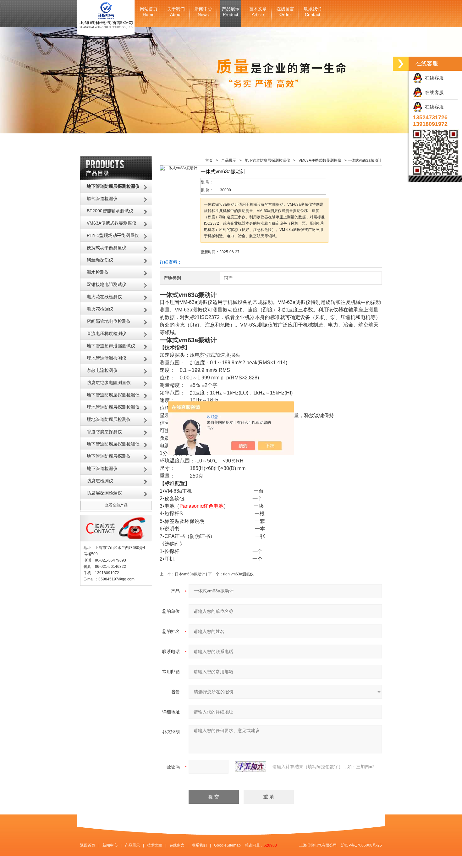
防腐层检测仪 (100, 480)
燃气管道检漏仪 (102, 198)
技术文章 (258, 12)
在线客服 (433, 78)
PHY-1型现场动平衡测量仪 (113, 235)
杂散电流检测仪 (102, 370)
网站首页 (148, 12)
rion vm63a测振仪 (238, 574)
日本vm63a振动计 (190, 574)
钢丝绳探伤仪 (100, 259)
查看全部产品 (116, 505)
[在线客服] (401, 64)
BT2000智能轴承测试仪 (110, 210)
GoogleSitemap (227, 845)
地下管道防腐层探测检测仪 (113, 443)
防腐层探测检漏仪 (104, 492)
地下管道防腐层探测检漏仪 (113, 394)
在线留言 (285, 12)
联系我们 (313, 12)
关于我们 (176, 12)
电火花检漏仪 (100, 308)
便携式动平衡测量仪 (106, 247)
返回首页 (87, 845)
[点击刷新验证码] (250, 766)
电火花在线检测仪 (104, 296)
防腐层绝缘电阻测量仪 (109, 382)
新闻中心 (203, 12)
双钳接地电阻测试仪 (106, 284)
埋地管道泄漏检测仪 (106, 358)
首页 (209, 160)
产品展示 (230, 12)
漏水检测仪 (98, 272)
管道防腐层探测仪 (104, 431)
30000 (225, 190)
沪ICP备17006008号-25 (361, 845)
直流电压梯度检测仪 (106, 333)
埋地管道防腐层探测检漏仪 (113, 407)
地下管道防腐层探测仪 (109, 456)
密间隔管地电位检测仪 (109, 321)
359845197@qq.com (116, 579)
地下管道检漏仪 (102, 468)
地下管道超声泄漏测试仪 (111, 345)
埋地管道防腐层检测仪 (109, 419)
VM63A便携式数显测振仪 (111, 223)
